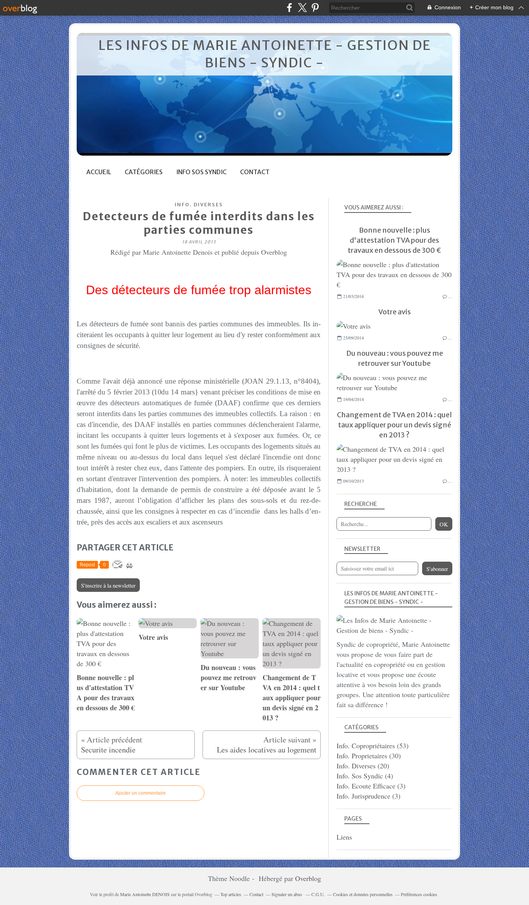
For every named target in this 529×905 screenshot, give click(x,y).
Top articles (230, 894)
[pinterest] (315, 7)
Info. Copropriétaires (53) (373, 745)
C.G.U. (318, 894)
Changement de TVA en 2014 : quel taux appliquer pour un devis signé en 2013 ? (394, 424)
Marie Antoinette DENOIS (145, 894)
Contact (255, 172)
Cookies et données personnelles (363, 894)
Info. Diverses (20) (363, 765)
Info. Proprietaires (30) (369, 755)
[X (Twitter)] (302, 7)
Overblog (308, 878)
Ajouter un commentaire (140, 793)
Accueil (98, 172)
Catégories (144, 172)
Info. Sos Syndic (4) (365, 775)
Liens (344, 837)
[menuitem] (99, 172)
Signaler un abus (287, 894)
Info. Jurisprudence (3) (368, 795)
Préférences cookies (419, 894)
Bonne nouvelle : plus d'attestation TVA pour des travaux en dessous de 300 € (394, 240)
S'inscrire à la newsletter (108, 585)
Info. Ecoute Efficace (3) (371, 785)
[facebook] (289, 7)
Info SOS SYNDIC (201, 172)
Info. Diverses (199, 204)
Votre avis (394, 311)
